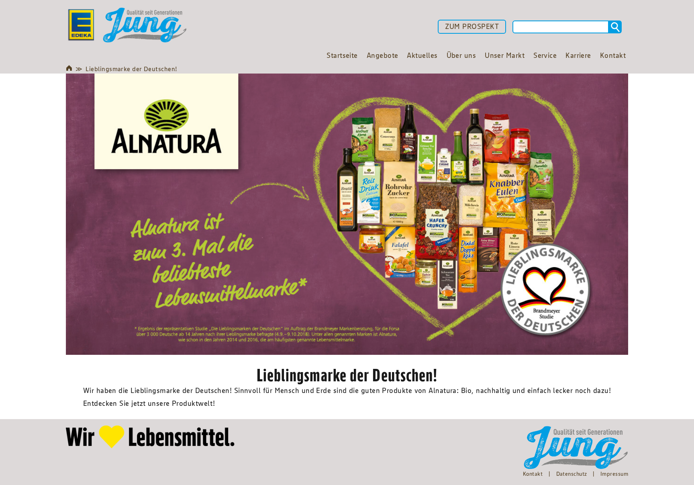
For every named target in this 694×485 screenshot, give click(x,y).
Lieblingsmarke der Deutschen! (131, 69)
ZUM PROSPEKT (472, 26)
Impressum (614, 473)
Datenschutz (571, 473)
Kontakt (533, 473)
